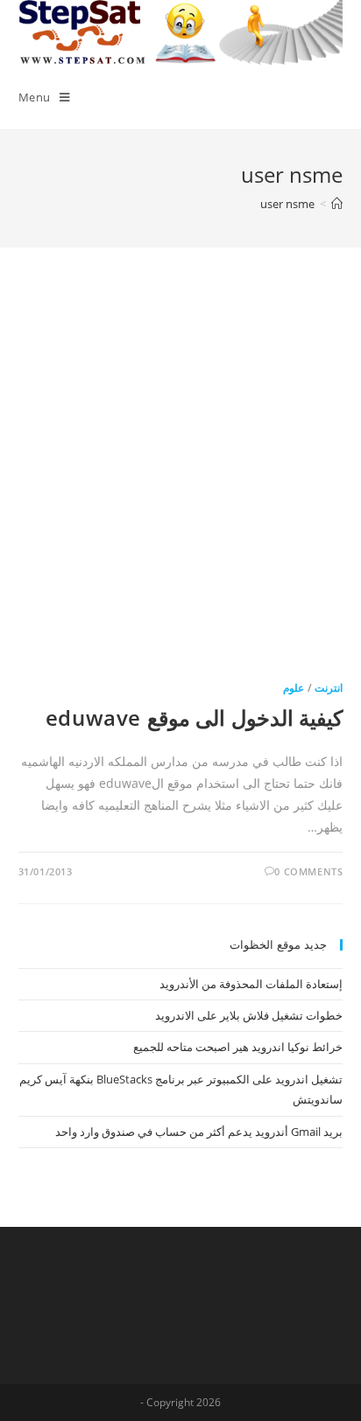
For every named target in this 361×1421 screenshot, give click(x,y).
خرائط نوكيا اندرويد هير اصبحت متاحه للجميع (238, 1047)
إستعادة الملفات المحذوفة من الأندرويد (251, 984)
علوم (293, 687)
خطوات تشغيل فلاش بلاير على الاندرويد (249, 1015)
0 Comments (308, 871)
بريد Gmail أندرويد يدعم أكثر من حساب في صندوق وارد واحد (199, 1131)
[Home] (337, 204)
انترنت (329, 687)
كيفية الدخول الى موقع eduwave (194, 717)
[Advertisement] (180, 480)
